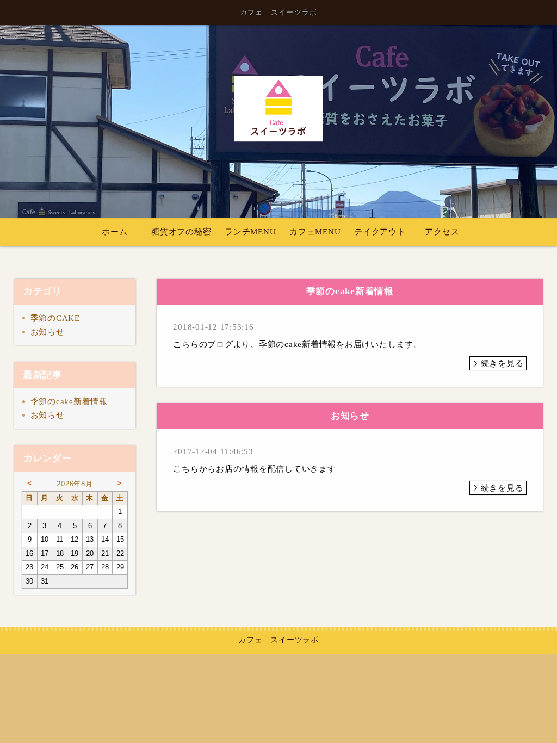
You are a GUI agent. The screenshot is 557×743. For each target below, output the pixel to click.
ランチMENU (250, 231)
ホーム (114, 231)
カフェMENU (315, 231)
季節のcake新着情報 (69, 401)
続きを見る (502, 363)
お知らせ (47, 331)
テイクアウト (380, 231)
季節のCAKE (55, 318)
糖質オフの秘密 (181, 231)
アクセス (442, 231)
